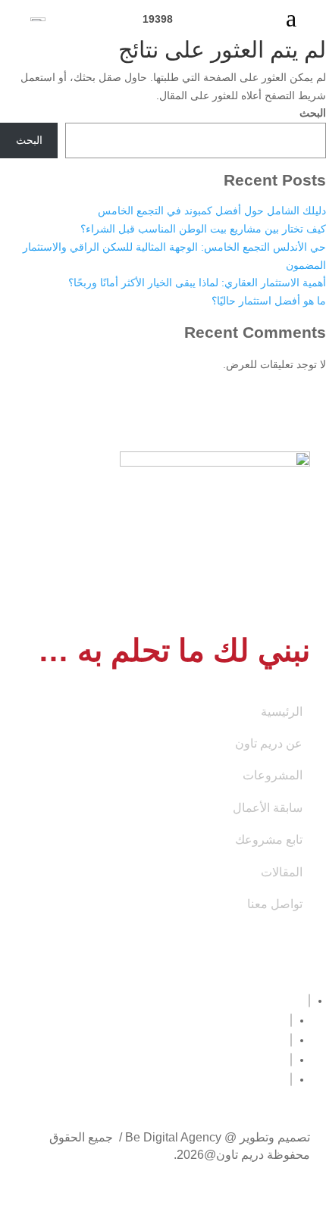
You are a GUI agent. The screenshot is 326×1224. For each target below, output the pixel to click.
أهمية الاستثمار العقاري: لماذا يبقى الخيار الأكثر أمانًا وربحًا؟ (197, 282)
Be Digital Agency (173, 1137)
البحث (312, 113)
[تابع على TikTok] (291, 1079)
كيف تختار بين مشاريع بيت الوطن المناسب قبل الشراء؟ (203, 229)
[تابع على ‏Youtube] (291, 1020)
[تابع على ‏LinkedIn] (291, 1040)
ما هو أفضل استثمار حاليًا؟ (269, 301)
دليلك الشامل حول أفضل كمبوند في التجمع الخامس (212, 211)
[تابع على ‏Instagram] (291, 1059)
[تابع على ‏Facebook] (309, 1000)
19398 (162, 19)
